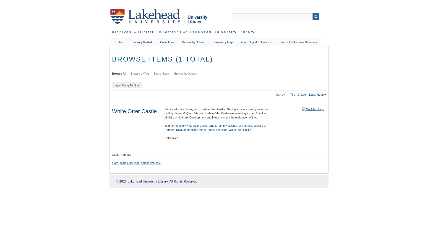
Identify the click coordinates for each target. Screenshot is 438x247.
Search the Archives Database (298, 42)
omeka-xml (148, 163)
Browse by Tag (140, 73)
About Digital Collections (256, 42)
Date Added (316, 94)
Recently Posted (142, 42)
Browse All (119, 73)
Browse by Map (223, 42)
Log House (245, 125)
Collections (167, 42)
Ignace (213, 125)
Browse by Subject (193, 42)
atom (115, 163)
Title (292, 94)
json (137, 163)
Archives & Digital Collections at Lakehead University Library (183, 32)
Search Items (162, 73)
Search (316, 16)
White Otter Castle (134, 111)
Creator (302, 94)
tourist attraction (217, 130)
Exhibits (118, 42)
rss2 (158, 163)
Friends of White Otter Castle (190, 125)
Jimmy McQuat (228, 125)
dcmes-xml (126, 163)
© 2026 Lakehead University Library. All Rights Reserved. (157, 181)
